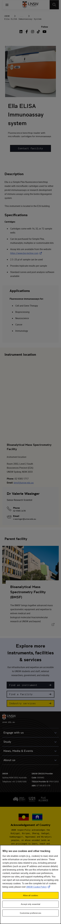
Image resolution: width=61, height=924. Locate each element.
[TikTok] (38, 31)
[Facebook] (26, 31)
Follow (44, 26)
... (22, 16)
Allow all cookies (30, 895)
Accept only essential (30, 904)
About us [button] (9, 760)
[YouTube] (44, 31)
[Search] (54, 4)
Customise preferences (30, 913)
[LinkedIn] (21, 31)
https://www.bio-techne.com (26, 253)
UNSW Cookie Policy (38, 886)
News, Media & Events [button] (18, 751)
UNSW (7, 16)
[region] (30, 884)
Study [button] (7, 741)
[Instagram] (32, 31)
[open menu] (6, 4)
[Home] (31, 4)
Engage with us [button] (13, 732)
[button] (30, 148)
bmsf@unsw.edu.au (24, 482)
